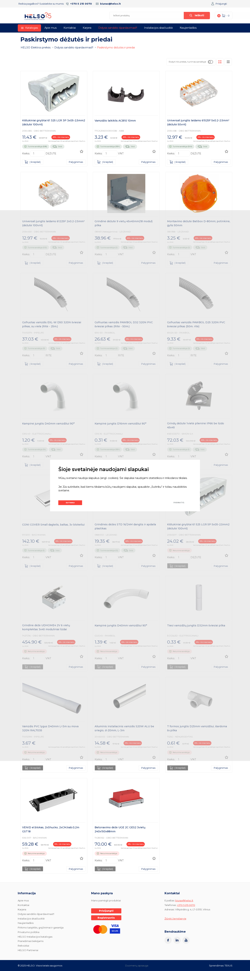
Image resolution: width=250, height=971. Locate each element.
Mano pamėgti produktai (106, 900)
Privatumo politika (28, 932)
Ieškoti (199, 15)
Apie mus (50, 27)
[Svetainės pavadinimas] (38, 16)
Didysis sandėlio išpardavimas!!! (117, 27)
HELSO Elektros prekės (36, 47)
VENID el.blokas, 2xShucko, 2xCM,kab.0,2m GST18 (50, 829)
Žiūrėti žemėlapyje (175, 918)
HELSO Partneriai (28, 950)
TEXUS (228, 965)
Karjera (87, 27)
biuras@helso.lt (110, 3)
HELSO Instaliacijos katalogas (35, 936)
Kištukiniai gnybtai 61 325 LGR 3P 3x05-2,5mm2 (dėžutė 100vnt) (53, 122)
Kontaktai (70, 27)
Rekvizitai (23, 945)
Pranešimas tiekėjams (30, 941)
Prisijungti (221, 3)
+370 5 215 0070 (81, 3)
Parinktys (178, 503)
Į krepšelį (35, 161)
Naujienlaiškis (188, 27)
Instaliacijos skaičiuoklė (158, 27)
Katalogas (31, 27)
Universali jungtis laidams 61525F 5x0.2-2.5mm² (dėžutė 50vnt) (198, 122)
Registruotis (106, 917)
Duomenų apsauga (136, 965)
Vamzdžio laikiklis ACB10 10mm (115, 120)
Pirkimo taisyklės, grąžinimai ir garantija (41, 927)
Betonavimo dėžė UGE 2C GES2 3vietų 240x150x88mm (120, 829)
